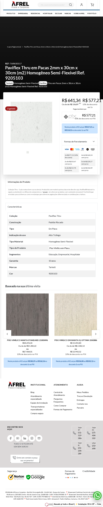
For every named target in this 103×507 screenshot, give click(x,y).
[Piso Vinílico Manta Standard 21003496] (27, 314)
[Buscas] (70, 4)
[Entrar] (81, 5)
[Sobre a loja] (16, 385)
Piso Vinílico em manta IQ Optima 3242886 (75, 340)
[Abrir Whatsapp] (97, 495)
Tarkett (9, 83)
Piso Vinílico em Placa (59, 248)
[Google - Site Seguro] (36, 477)
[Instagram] (32, 438)
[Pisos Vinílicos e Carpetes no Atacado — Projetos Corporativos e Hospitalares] (20, 5)
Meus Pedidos (83, 392)
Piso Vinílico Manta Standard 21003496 (27, 340)
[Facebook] (10, 438)
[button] (92, 5)
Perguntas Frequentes (58, 400)
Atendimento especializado (36, 397)
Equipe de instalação (39, 403)
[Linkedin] (24, 438)
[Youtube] (17, 438)
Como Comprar (60, 405)
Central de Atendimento (59, 393)
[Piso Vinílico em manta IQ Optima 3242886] (75, 314)
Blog (32, 392)
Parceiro (80, 408)
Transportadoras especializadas (38, 408)
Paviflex (43, 83)
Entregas (80, 400)
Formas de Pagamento (63, 409)
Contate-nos (82, 404)
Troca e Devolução (84, 396)
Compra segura (37, 413)
